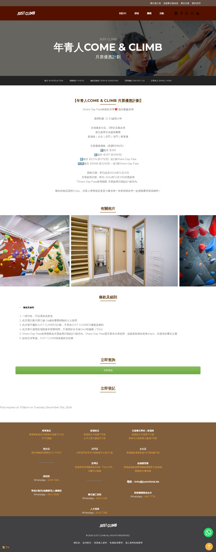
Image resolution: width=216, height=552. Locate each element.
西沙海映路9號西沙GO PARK (46, 452)
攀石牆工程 (155, 3)
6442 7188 (101, 512)
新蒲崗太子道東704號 (143, 434)
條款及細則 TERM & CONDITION (104, 81)
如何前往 (87, 542)
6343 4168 (101, 498)
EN (7, 547)
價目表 (77, 542)
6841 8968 (53, 494)
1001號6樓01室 (152, 452)
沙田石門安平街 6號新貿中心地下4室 (94, 452)
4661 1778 (149, 496)
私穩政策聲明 (116, 542)
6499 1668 (53, 480)
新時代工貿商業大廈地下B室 (143, 438)
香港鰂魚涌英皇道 (135, 452)
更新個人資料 (100, 542)
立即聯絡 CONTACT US (135, 81)
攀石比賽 (185, 3)
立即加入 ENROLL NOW (161, 81)
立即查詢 (108, 370)
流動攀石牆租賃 (170, 3)
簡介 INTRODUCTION (53, 81)
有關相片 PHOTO (77, 81)
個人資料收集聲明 (133, 542)
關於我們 (196, 3)
